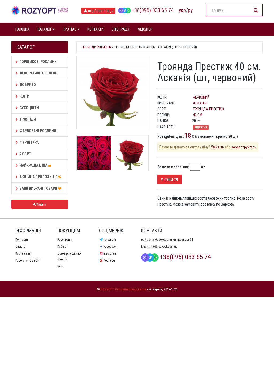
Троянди (28, 119)
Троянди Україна (96, 47)
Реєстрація (64, 239)
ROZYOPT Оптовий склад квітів (123, 289)
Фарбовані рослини (38, 131)
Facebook (109, 246)
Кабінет (62, 246)
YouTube (109, 260)
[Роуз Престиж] (130, 152)
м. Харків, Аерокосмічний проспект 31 (167, 239)
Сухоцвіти (29, 108)
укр (182, 10)
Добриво (28, 85)
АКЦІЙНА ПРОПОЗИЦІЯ (39, 177)
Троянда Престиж (208, 109)
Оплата (20, 246)
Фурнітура (29, 142)
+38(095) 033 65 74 (153, 10)
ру (190, 10)
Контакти (21, 239)
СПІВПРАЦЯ (120, 29)
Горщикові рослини (38, 61)
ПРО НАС (70, 29)
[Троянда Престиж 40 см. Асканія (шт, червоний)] (112, 92)
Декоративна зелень (38, 73)
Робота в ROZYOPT (28, 260)
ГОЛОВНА (22, 29)
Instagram (109, 253)
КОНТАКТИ (95, 29)
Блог (60, 266)
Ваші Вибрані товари (39, 188)
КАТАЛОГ (45, 29)
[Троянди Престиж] (94, 152)
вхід (100, 11)
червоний (201, 97)
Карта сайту (23, 253)
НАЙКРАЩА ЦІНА (34, 165)
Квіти (24, 96)
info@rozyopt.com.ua (163, 246)
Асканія (200, 103)
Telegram (109, 239)
